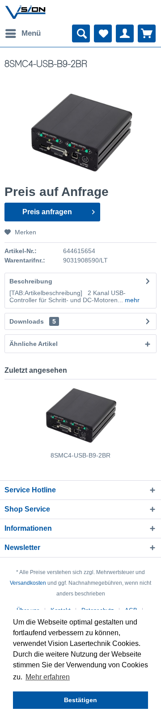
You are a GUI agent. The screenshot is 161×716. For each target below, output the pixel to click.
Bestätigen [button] (80, 700)
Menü (31, 33)
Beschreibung (30, 281)
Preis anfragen (47, 212)
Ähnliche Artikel (33, 343)
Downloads (26, 321)
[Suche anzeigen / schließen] (81, 33)
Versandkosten (28, 583)
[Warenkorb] (147, 33)
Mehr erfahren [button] (47, 677)
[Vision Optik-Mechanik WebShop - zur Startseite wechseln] (25, 12)
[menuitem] (22, 33)
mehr (131, 300)
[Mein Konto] (125, 33)
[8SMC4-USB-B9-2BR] (80, 415)
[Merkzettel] (103, 33)
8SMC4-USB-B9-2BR (80, 455)
